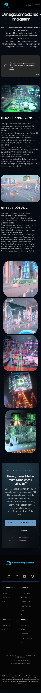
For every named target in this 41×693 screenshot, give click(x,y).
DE (26, 5)
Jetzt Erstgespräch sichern (20, 523)
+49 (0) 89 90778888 (20, 538)
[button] (38, 5)
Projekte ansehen (20, 530)
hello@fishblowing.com (20, 541)
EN (30, 5)
